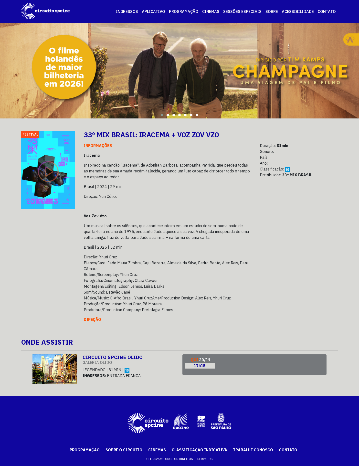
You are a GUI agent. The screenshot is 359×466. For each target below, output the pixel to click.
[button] (162, 115)
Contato (288, 449)
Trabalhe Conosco (253, 449)
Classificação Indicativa (199, 449)
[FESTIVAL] (48, 169)
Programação (85, 449)
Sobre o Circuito (124, 449)
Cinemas (157, 449)
